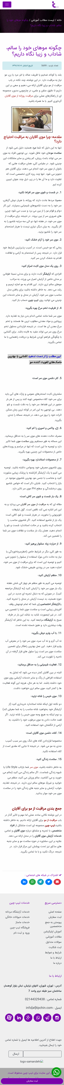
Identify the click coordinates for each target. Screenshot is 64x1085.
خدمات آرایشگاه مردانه (17, 912)
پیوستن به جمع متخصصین (53, 924)
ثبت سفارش (55, 917)
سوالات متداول (54, 942)
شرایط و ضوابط (53, 953)
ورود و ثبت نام (22, 933)
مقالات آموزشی (54, 937)
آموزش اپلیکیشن (53, 932)
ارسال (16, 1054)
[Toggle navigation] (7, 4)
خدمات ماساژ (23, 922)
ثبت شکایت (55, 947)
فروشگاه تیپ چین (20, 928)
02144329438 (35, 999)
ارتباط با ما (56, 958)
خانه (59, 20)
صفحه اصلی (55, 912)
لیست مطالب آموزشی (42, 20)
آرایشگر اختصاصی (50, 604)
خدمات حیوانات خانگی (17, 917)
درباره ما (57, 963)
